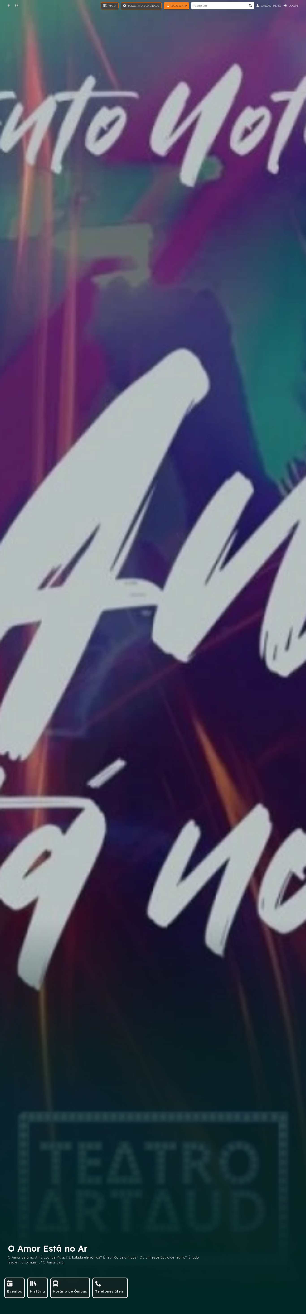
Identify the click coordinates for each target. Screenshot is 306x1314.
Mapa (112, 5)
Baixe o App (179, 5)
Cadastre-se (271, 6)
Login (293, 6)
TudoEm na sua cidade (143, 5)
